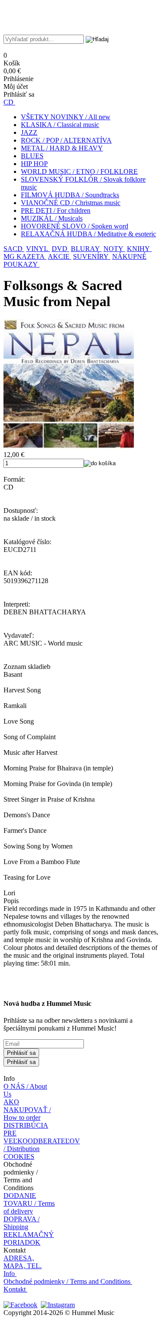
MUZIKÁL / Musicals (52, 218)
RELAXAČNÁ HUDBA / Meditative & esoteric (88, 234)
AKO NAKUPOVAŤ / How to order (27, 1109)
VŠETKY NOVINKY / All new (65, 117)
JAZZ (29, 132)
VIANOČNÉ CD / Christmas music (70, 202)
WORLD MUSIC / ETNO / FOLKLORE (79, 171)
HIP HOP (34, 163)
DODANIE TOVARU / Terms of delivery (29, 1203)
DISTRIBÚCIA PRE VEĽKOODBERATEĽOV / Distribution (41, 1137)
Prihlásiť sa (21, 1053)
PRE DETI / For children (55, 210)
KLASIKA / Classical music (60, 124)
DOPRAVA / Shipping (21, 1222)
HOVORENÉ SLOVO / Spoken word (74, 226)
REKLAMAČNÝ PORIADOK (28, 1238)
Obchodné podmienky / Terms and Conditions (66, 1281)
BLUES (32, 156)
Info (9, 1273)
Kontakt (14, 1289)
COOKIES (18, 1156)
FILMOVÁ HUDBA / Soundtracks (70, 195)
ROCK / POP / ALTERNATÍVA (66, 140)
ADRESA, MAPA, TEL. (22, 1261)
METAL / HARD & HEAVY (62, 148)
